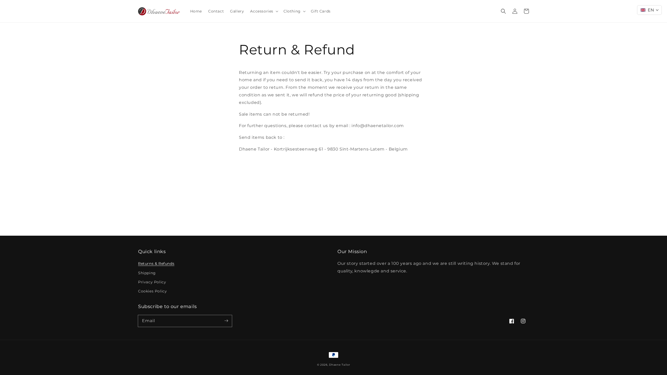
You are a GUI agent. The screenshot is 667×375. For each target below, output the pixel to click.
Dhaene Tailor (339, 364)
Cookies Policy (152, 291)
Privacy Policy (152, 282)
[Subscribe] (226, 321)
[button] (263, 11)
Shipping (147, 273)
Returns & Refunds (156, 263)
